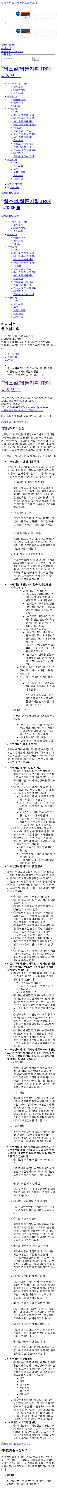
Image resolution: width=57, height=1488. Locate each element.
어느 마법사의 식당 (23, 115)
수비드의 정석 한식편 (24, 134)
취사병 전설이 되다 (23, 156)
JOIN (20, 51)
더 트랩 (17, 127)
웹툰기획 (18, 102)
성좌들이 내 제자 (22, 131)
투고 (15, 169)
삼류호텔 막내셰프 (23, 143)
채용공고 (18, 178)
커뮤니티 (12, 159)
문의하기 (18, 175)
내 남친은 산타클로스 (24, 118)
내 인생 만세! (20, 153)
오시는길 (18, 93)
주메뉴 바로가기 (10, 2)
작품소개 (12, 108)
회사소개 (18, 86)
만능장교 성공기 (22, 147)
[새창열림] (14, 184)
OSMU (17, 105)
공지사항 (18, 166)
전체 (15, 111)
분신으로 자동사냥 (23, 121)
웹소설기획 (19, 99)
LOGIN (13, 51)
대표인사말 (19, 90)
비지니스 (12, 96)
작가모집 (6, 48)
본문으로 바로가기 (29, 2)
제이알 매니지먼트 (17, 83)
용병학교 (18, 140)
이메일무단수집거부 (32, 410)
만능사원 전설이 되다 (24, 124)
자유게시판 (19, 172)
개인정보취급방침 (11, 410)
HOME (5, 51)
